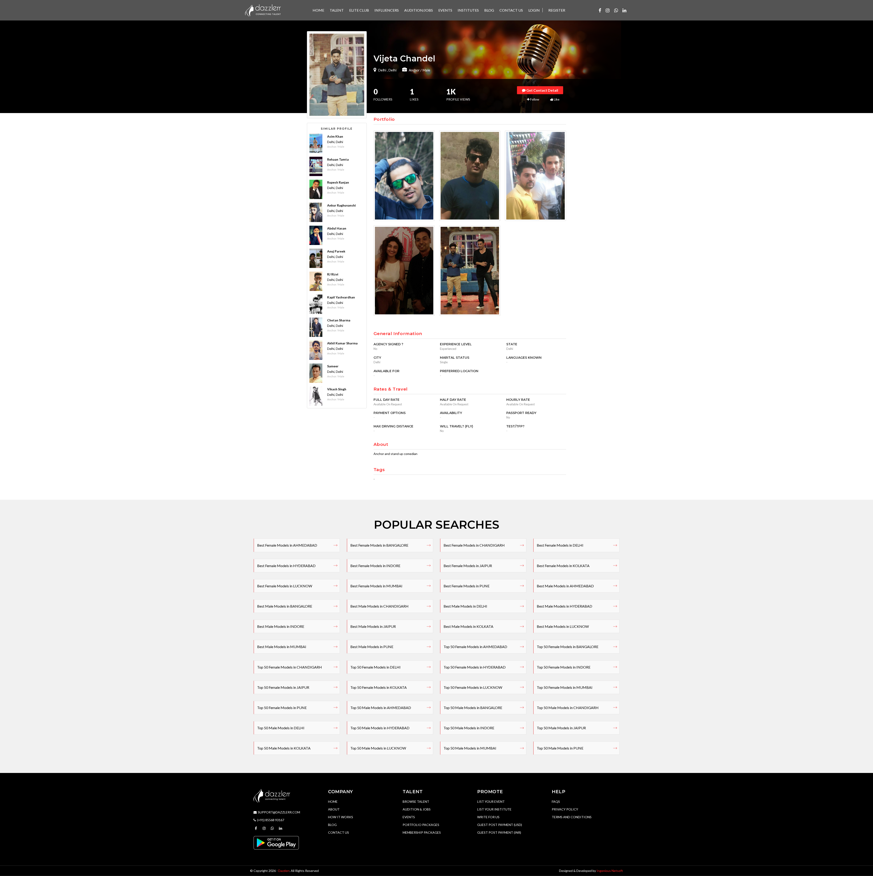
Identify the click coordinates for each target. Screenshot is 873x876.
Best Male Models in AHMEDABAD (565, 586)
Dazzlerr (283, 871)
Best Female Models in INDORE (375, 565)
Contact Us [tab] (511, 10)
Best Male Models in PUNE (371, 646)
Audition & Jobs (417, 809)
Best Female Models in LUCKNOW (284, 586)
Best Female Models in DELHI (560, 545)
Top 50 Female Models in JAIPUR (283, 687)
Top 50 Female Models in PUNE (282, 707)
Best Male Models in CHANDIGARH (379, 606)
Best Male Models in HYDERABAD (564, 606)
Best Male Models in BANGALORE (284, 606)
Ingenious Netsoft (610, 871)
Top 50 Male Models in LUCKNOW (378, 748)
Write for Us (488, 817)
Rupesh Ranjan (338, 182)
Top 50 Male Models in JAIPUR (561, 728)
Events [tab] (445, 10)
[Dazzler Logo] (262, 10)
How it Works (340, 817)
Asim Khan (335, 136)
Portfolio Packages (421, 825)
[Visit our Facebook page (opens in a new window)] (600, 10)
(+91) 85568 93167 (270, 820)
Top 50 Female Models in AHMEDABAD (475, 646)
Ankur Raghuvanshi (341, 205)
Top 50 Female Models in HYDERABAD (475, 667)
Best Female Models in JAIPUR (468, 565)
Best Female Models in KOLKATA (563, 565)
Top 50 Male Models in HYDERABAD (379, 728)
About (334, 809)
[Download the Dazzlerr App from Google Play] (276, 842)
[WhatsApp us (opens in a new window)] (616, 10)
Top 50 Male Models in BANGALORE (473, 707)
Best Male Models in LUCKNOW (563, 626)
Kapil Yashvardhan (341, 297)
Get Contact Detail (542, 90)
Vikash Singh (336, 389)
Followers (383, 95)
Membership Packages (422, 832)
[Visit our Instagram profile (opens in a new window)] (608, 10)
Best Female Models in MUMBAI (376, 586)
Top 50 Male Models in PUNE (560, 748)
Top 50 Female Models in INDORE (563, 667)
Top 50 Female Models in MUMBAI (564, 687)
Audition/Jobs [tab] (418, 10)
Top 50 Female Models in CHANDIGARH (289, 667)
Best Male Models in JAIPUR (373, 626)
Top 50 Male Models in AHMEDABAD (380, 707)
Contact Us (338, 832)
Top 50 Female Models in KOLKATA (378, 687)
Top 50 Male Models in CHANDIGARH (568, 707)
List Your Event (491, 801)
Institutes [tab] (468, 10)
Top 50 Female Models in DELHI (375, 667)
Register (556, 10)
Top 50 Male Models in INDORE (469, 728)
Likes (414, 95)
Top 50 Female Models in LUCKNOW (473, 687)
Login (534, 10)
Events (409, 817)
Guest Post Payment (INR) (499, 832)
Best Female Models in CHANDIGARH (474, 545)
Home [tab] (318, 10)
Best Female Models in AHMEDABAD (287, 545)
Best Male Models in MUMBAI (281, 646)
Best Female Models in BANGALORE (379, 545)
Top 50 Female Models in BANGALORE (567, 646)
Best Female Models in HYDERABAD (286, 565)
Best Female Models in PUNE (466, 586)
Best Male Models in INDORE (280, 626)
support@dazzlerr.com (279, 812)
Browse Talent (416, 801)
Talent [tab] (337, 10)
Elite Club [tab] (359, 10)
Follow (534, 99)
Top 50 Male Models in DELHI (280, 728)
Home (333, 801)
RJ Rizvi (332, 274)
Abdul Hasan (336, 228)
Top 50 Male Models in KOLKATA (284, 748)
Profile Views (458, 95)
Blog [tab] (489, 10)
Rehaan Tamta (338, 159)
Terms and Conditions (572, 817)
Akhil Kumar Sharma (342, 343)
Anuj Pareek (336, 251)
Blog (332, 825)
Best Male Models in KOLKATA (468, 626)
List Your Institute (494, 809)
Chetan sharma (338, 320)
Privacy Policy (565, 809)
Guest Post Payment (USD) (499, 825)
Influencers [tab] (386, 10)
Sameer (333, 366)
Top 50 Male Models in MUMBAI (470, 748)
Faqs (556, 801)
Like (556, 99)
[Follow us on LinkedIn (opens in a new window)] (624, 10)
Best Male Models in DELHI (465, 606)
